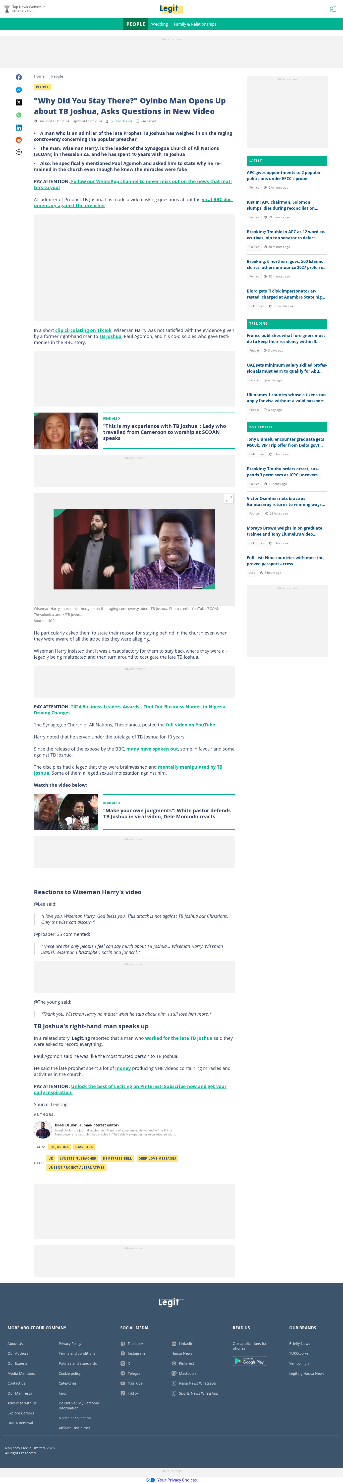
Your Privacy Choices (177, 1480)
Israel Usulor (123, 121)
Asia (252, 573)
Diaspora (84, 1147)
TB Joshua (110, 336)
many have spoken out (152, 749)
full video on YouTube (190, 725)
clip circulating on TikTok (83, 330)
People (135, 24)
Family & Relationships (195, 24)
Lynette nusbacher (78, 1158)
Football (254, 513)
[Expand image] (229, 498)
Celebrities (256, 306)
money (123, 1068)
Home (39, 76)
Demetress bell (117, 1158)
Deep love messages (157, 1158)
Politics (254, 187)
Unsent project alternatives (76, 1167)
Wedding (159, 24)
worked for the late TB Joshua (178, 1038)
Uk (50, 1158)
